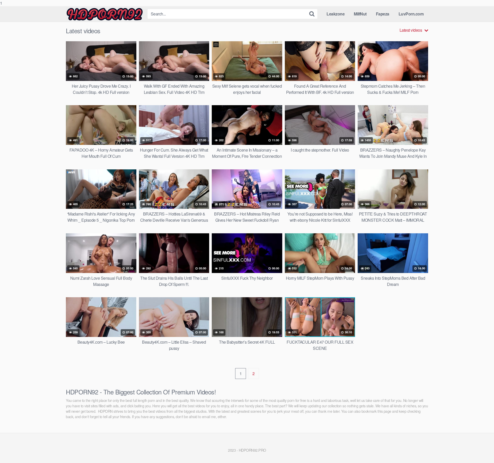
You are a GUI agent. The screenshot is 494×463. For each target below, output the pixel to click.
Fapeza (382, 14)
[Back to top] (480, 448)
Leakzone (336, 14)
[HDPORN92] (104, 14)
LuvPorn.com (411, 14)
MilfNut (360, 14)
